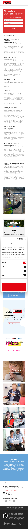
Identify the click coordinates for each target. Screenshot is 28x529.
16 (20, 211)
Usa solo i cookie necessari (14, 289)
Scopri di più (14, 206)
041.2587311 (7, 490)
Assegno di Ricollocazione (14, 394)
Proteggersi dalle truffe (14, 509)
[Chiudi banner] (25, 239)
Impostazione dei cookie (18, 280)
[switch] (24, 267)
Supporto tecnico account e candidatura (14, 507)
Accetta (14, 285)
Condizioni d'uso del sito (14, 522)
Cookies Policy (6, 524)
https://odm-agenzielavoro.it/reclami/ (16, 519)
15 (19, 211)
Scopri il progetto (14, 295)
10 (13, 211)
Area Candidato (14, 370)
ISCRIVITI (14, 475)
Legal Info (5, 522)
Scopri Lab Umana (14, 324)
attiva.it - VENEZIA (22, 527)
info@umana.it (14, 490)
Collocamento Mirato (14, 439)
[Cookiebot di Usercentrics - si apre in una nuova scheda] (17, 239)
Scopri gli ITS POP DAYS (14, 351)
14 (18, 211)
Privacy (22, 522)
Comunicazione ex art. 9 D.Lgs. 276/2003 (13, 523)
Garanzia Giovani (14, 417)
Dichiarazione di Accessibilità (15, 526)
